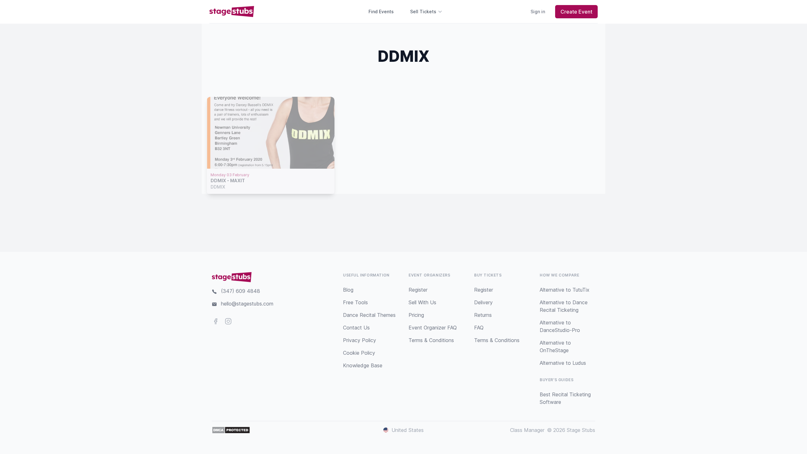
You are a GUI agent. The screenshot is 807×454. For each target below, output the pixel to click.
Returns (483, 315)
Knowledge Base (362, 365)
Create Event (576, 12)
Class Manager (527, 430)
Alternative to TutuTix (564, 290)
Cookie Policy (359, 353)
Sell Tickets (423, 11)
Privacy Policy (359, 340)
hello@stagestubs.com (247, 303)
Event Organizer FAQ (433, 327)
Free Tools (355, 302)
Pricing (416, 315)
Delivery (483, 302)
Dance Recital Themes (369, 315)
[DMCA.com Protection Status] (231, 430)
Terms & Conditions (431, 340)
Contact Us (356, 327)
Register (418, 290)
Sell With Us (422, 302)
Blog (348, 290)
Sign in (538, 11)
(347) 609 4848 (240, 291)
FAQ (479, 327)
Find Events (381, 11)
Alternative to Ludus (563, 363)
